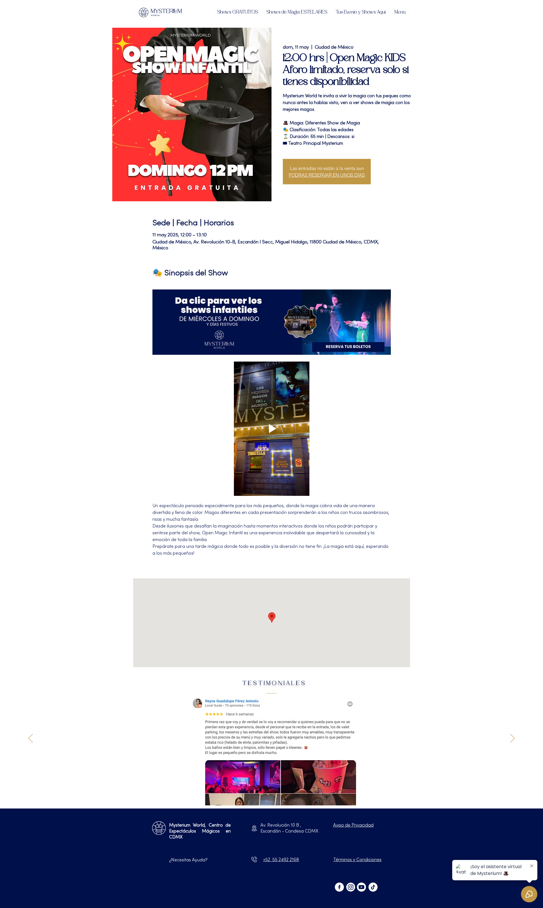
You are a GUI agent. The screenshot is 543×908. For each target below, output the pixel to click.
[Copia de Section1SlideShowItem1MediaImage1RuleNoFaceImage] (262, 794)
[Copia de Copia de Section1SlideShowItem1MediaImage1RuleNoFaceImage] (268, 794)
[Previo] (30, 738)
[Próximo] (512, 738)
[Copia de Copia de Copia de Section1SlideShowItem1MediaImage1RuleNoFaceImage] (274, 794)
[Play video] (271, 429)
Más (156, 563)
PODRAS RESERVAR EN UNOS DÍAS (327, 175)
